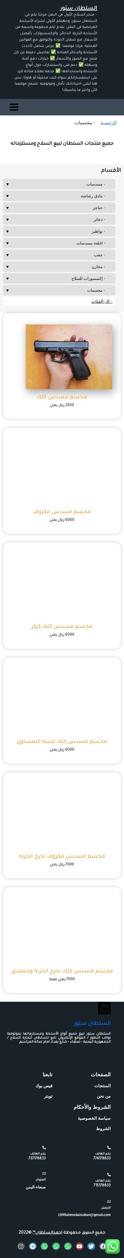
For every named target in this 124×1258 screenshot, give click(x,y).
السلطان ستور (79, 9)
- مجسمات (96, 290)
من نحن (104, 1095)
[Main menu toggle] (14, 107)
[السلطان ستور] (104, 1008)
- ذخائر (99, 219)
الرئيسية (109, 122)
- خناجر (99, 207)
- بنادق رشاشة (93, 195)
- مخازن (98, 266)
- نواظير (98, 231)
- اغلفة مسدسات (90, 243)
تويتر (48, 1095)
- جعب (99, 254)
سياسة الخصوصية (94, 1118)
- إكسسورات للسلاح (88, 278)
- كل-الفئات (101, 301)
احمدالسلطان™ (47, 1233)
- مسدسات (96, 184)
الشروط (103, 1128)
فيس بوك (43, 1085)
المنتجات (102, 1085)
